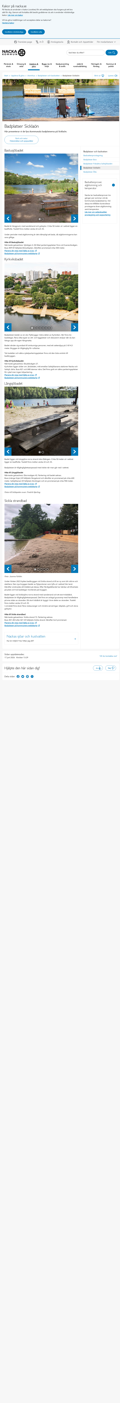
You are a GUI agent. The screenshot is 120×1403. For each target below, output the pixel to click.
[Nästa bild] (74, 218)
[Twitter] (22, 676)
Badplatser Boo (90, 159)
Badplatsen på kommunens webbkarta (20, 253)
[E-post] (32, 676)
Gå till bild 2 (43, 219)
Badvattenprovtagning (93, 155)
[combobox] (86, 52)
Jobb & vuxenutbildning (80, 65)
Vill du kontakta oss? (108, 656)
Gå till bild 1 (40, 219)
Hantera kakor (8, 23)
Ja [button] (97, 668)
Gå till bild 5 (44, 328)
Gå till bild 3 (38, 328)
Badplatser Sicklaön (91, 168)
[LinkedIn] (27, 676)
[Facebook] (18, 676)
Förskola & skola (8, 65)
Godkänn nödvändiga (14, 32)
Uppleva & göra (33, 65)
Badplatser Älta (90, 172)
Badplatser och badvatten (95, 151)
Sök (109, 53)
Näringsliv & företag (96, 65)
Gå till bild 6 (47, 328)
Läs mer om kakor (15, 15)
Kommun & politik (111, 65)
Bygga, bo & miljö (47, 65)
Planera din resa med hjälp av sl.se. (19, 251)
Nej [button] (109, 668)
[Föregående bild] (7, 218)
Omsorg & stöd (21, 65)
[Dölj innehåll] (113, 185)
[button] (23, 42)
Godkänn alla (36, 32)
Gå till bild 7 (50, 328)
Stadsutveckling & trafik (62, 65)
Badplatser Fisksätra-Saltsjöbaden (97, 164)
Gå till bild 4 (41, 328)
